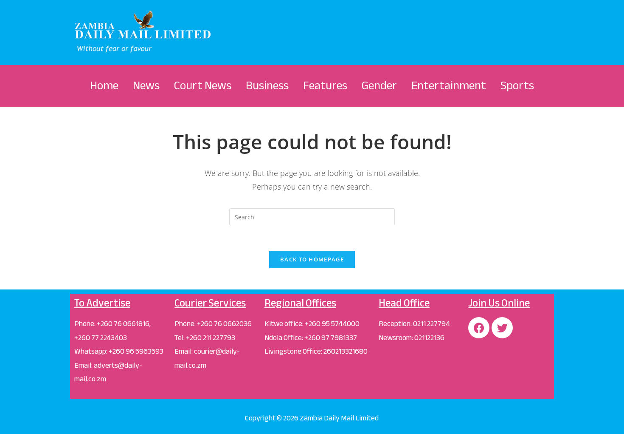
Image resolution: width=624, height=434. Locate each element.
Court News (202, 85)
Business (267, 85)
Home (104, 85)
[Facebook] (478, 327)
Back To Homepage (312, 259)
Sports (517, 85)
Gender (379, 85)
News (146, 85)
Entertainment (448, 85)
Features (325, 85)
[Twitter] (502, 327)
